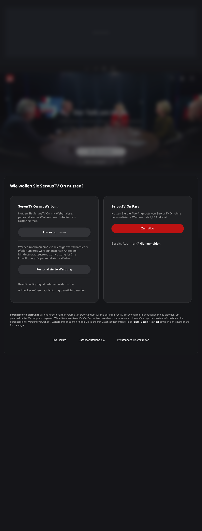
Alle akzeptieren (54, 232)
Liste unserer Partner (146, 322)
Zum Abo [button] (147, 228)
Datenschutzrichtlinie (92, 340)
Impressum (59, 340)
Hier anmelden (150, 243)
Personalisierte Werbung (54, 269)
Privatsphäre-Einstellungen (133, 340)
